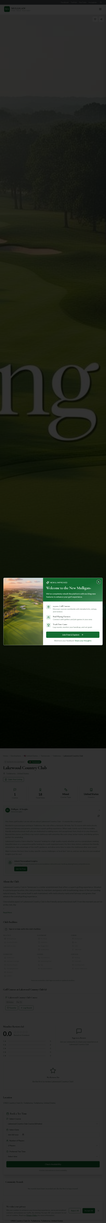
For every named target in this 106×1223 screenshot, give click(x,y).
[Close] (99, 581)
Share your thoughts (83, 641)
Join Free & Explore (70, 634)
